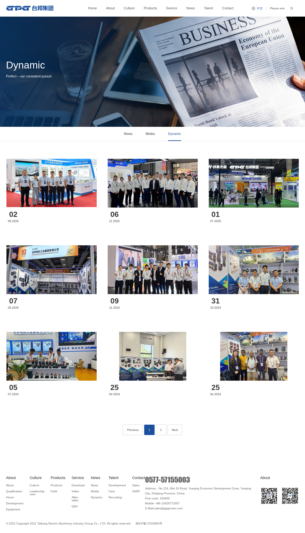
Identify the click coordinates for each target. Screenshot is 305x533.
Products (150, 8)
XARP (136, 491)
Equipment (13, 509)
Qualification (14, 491)
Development (14, 503)
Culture (129, 8)
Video (75, 491)
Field (54, 491)
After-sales (75, 499)
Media (150, 134)
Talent (208, 8)
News (190, 8)
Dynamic (174, 134)
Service (171, 8)
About (110, 8)
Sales (135, 485)
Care (112, 491)
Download (78, 485)
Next (175, 430)
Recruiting (115, 497)
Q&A (75, 506)
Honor (10, 497)
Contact (227, 8)
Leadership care (37, 493)
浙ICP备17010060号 (148, 523)
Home (92, 8)
